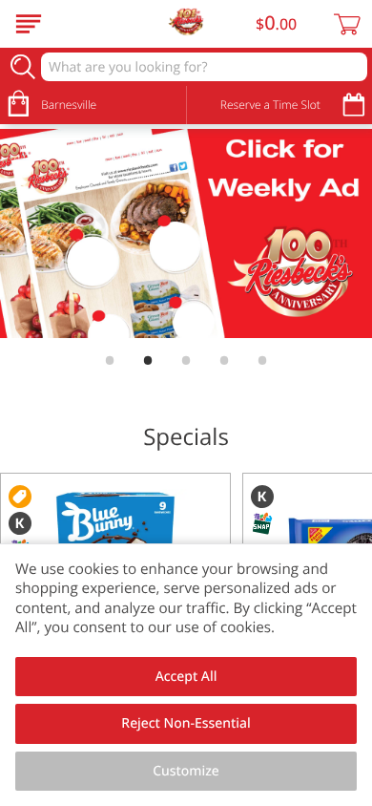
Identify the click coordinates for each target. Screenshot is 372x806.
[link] (186, 233)
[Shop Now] (28, 24)
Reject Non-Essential (185, 723)
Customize (186, 771)
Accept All (186, 677)
